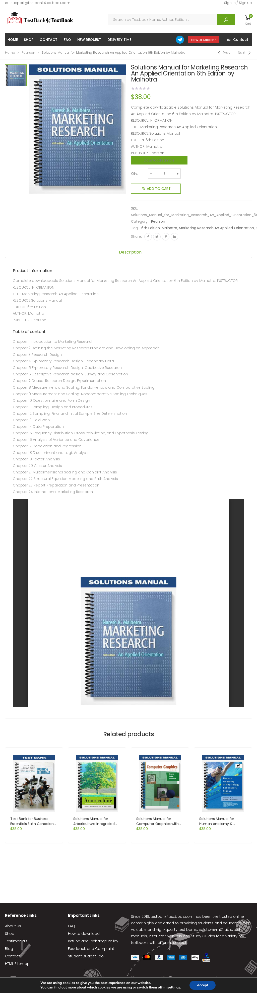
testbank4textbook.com (172, 916)
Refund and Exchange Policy (93, 941)
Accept (202, 985)
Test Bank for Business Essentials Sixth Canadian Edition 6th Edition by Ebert (33, 823)
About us (13, 926)
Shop (28, 39)
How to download (84, 933)
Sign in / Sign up (238, 2)
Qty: (134, 173)
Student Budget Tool (86, 956)
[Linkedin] (174, 236)
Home (13, 39)
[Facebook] (148, 236)
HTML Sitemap (17, 963)
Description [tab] (130, 252)
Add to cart (159, 188)
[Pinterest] (165, 236)
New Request (89, 39)
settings (173, 987)
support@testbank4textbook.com (40, 2)
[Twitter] (157, 236)
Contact (48, 39)
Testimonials (16, 941)
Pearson (28, 52)
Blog (9, 948)
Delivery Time (119, 39)
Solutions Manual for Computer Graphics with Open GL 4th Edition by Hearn (157, 826)
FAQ (67, 39)
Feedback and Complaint (91, 948)
